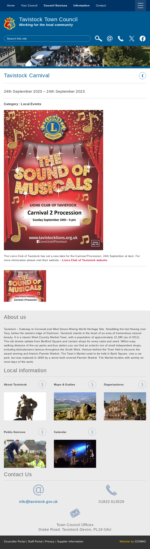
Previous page (142, 75)
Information (81, 5)
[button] (25, 286)
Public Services (14, 432)
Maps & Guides (64, 384)
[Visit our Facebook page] (142, 38)
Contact (101, 5)
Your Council (29, 5)
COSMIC (140, 541)
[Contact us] (120, 38)
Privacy (49, 541)
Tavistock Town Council (48, 19)
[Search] (98, 38)
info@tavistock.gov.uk (38, 502)
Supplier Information (70, 541)
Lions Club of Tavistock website (84, 260)
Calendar (60, 432)
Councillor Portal (14, 541)
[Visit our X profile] (131, 38)
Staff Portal (35, 541)
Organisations (114, 384)
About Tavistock (15, 384)
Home (11, 5)
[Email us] (109, 38)
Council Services (55, 5)
